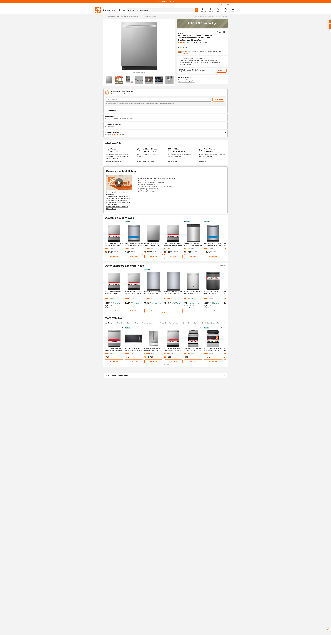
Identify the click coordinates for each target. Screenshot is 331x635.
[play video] (119, 182)
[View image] (109, 80)
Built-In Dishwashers (132, 16)
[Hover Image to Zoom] (139, 46)
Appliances (111, 16)
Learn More (202, 161)
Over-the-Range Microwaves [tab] (145, 323)
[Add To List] (217, 32)
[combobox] (160, 10)
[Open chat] (330, 24)
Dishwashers (121, 16)
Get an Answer (218, 99)
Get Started (221, 70)
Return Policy (172, 161)
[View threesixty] (139, 80)
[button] (165, 110)
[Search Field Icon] (196, 10)
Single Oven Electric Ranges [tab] (212, 323)
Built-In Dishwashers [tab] (190, 323)
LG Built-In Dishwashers (148, 16)
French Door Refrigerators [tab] (169, 323)
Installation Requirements (114, 161)
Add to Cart (114, 256)
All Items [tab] (109, 323)
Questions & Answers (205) (199, 42)
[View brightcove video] (149, 80)
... (105, 16)
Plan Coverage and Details (145, 161)
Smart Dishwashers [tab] (123, 323)
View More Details (185, 64)
